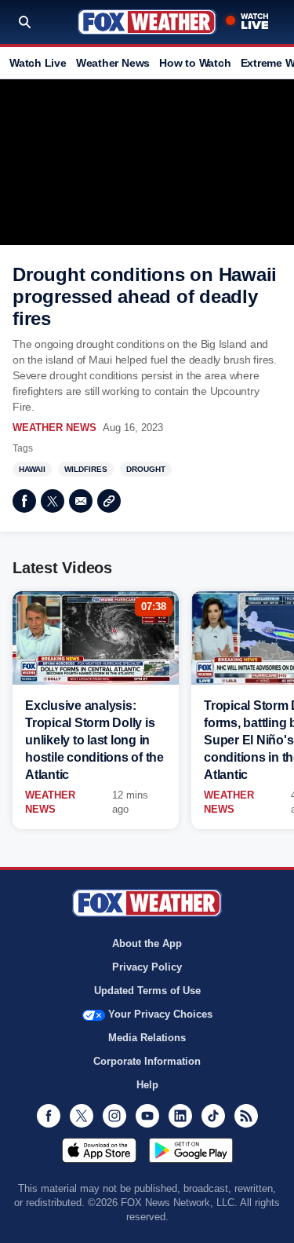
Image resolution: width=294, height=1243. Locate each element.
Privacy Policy (147, 967)
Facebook (24, 501)
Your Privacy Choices (160, 1014)
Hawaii (32, 469)
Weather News (113, 63)
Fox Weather (147, 22)
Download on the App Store (99, 1150)
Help (147, 1085)
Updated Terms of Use (147, 990)
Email (81, 501)
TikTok (213, 1116)
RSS (246, 1116)
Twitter (52, 501)
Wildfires (85, 469)
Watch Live (38, 63)
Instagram (114, 1116)
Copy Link (109, 501)
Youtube (147, 1116)
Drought (145, 469)
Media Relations (147, 1038)
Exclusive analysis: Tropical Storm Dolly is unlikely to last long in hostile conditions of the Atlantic (94, 740)
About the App (147, 943)
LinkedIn (180, 1116)
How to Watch (194, 63)
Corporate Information (147, 1061)
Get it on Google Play (191, 1150)
